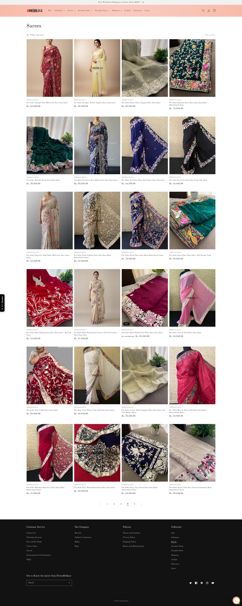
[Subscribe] (69, 583)
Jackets (174, 559)
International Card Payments (38, 555)
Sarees (174, 542)
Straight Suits (177, 551)
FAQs (28, 559)
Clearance (175, 564)
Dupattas (175, 555)
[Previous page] (100, 504)
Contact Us (31, 533)
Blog (77, 546)
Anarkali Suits (177, 546)
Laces (173, 568)
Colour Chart (31, 546)
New (173, 533)
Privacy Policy (129, 537)
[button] (203, 10)
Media (77, 542)
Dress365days (123, 601)
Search (29, 551)
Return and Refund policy (133, 546)
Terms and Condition (131, 533)
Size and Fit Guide (34, 542)
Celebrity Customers (83, 537)
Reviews (78, 533)
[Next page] (141, 504)
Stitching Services (34, 537)
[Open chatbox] (236, 600)
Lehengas (175, 537)
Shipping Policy (129, 542)
